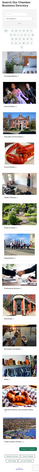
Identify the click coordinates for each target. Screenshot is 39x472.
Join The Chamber (26, 461)
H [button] (14, 35)
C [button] (20, 31)
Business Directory (12, 456)
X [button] (27, 43)
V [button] (19, 43)
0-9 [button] (6, 31)
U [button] (15, 43)
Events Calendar (28, 456)
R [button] (27, 39)
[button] (28, 449)
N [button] (12, 39)
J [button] (21, 35)
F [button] (31, 31)
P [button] (19, 39)
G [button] (10, 35)
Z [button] (21, 47)
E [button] (27, 31)
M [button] (32, 35)
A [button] (12, 31)
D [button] (23, 31)
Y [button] (31, 43)
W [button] (23, 43)
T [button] (12, 43)
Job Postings (12, 461)
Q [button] (23, 39)
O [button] (16, 39)
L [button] (28, 35)
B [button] (16, 31)
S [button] (31, 39)
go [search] (20, 23)
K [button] (25, 35)
